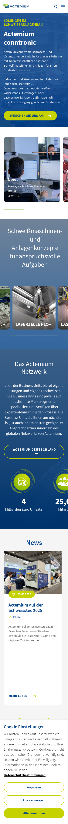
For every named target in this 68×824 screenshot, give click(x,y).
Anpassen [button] (34, 787)
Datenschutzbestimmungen (25, 775)
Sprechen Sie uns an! (26, 115)
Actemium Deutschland (34, 449)
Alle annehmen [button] (34, 813)
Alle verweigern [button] (34, 800)
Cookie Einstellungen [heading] (24, 726)
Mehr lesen (17, 696)
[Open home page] (16, 7)
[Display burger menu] (63, 7)
